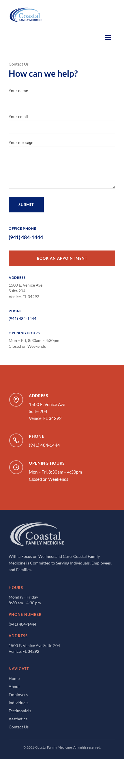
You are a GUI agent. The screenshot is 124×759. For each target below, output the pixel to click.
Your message (21, 142)
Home (14, 678)
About (14, 686)
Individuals (18, 702)
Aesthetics (18, 718)
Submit (26, 204)
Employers (18, 694)
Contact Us (19, 726)
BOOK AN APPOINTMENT (62, 258)
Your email (18, 116)
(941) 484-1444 (26, 237)
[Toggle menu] (107, 37)
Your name (18, 90)
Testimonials (20, 710)
